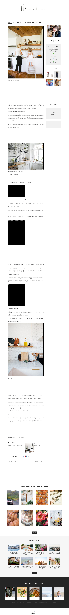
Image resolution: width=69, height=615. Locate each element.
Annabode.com (37, 421)
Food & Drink (34, 598)
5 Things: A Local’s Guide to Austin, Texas (54, 567)
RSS (53, 116)
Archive (35, 602)
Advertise (29, 602)
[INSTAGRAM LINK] (4, 1)
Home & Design (39, 457)
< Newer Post (12, 461)
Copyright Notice (43, 602)
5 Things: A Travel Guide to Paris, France (41, 567)
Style (10, 598)
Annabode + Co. (16, 80)
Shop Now (54, 68)
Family (58, 598)
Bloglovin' (53, 114)
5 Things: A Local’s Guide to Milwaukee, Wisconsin (13, 567)
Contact (19, 602)
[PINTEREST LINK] (8, 1)
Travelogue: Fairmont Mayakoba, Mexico (27, 553)
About (13, 602)
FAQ (23, 602)
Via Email (54, 112)
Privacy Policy (53, 602)
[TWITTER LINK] (6, 1)
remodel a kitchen (21, 437)
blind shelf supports (31, 319)
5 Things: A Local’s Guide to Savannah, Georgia (41, 553)
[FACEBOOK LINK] (2, 1)
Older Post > (40, 461)
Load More (34, 532)
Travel (46, 598)
